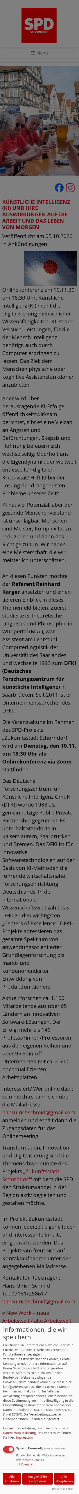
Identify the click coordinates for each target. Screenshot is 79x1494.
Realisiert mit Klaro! (63, 1488)
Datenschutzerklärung (19, 1433)
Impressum (24, 1437)
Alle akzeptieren (64, 1478)
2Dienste (24, 1464)
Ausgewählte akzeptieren (37, 1478)
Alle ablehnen (12, 1478)
